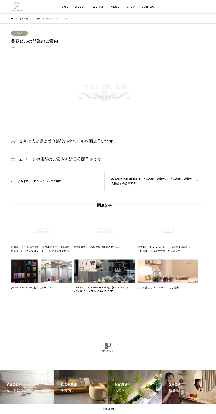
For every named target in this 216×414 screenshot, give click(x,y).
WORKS (98, 6)
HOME (64, 6)
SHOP (130, 6)
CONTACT (149, 6)
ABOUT (80, 6)
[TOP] (108, 324)
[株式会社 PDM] (16, 7)
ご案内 (19, 33)
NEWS (115, 6)
